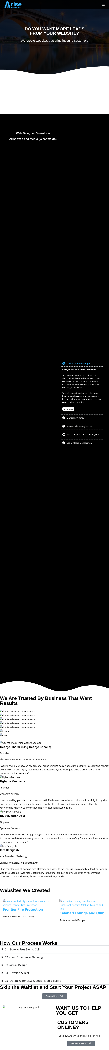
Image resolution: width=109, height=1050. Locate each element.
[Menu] (103, 4)
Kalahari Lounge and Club (81, 913)
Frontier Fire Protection (23, 909)
